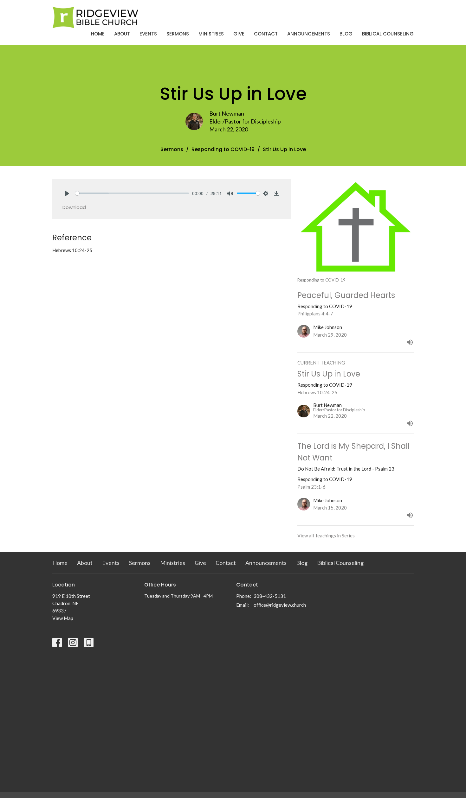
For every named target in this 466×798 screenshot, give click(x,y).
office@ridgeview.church (280, 605)
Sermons (177, 33)
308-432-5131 (270, 596)
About (122, 33)
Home (98, 33)
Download (74, 207)
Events (148, 33)
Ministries (211, 33)
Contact (266, 33)
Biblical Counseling (388, 33)
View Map (62, 618)
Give (238, 33)
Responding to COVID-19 (223, 149)
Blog (346, 33)
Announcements (308, 33)
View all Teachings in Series (326, 535)
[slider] (132, 193)
